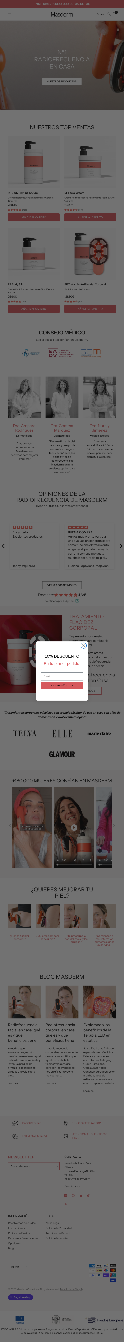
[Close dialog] (84, 645)
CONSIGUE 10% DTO (62, 685)
